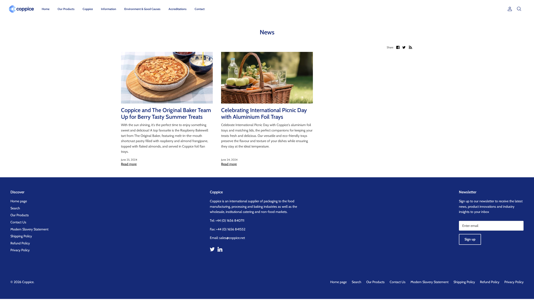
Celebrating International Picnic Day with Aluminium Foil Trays (264, 113)
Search (15, 208)
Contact (200, 9)
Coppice (88, 9)
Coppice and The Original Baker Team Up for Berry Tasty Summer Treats (166, 113)
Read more (129, 164)
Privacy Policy (20, 250)
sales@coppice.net (232, 238)
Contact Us (18, 222)
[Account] (509, 8)
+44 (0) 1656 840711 (229, 220)
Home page (18, 201)
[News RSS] (410, 47)
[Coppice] (21, 9)
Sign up (470, 239)
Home (45, 9)
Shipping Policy (21, 236)
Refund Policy (20, 243)
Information (108, 9)
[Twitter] (212, 249)
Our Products (66, 9)
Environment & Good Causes (142, 9)
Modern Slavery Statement (29, 229)
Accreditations (177, 9)
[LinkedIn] (220, 249)
